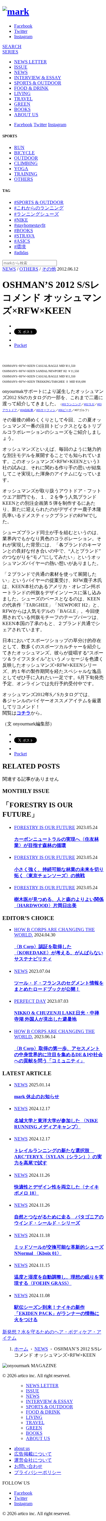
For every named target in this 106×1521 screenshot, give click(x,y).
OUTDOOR (26, 158)
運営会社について (33, 1460)
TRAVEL (23, 98)
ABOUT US (26, 114)
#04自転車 (26, 410)
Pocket (20, 345)
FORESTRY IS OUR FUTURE (44, 827)
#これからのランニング (39, 207)
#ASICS (22, 241)
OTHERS (23, 179)
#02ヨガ (89, 404)
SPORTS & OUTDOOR (37, 82)
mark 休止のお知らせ (36, 1096)
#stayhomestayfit (29, 225)
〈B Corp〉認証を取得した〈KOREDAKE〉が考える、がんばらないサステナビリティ (58, 952)
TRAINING (25, 173)
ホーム (21, 1348)
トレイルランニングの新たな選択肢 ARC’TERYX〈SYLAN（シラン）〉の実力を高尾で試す (58, 1156)
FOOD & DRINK (31, 88)
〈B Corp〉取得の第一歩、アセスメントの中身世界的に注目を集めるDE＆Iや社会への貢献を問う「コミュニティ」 (58, 1054)
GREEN (22, 104)
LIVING (22, 93)
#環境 (20, 246)
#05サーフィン (45, 410)
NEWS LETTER (30, 61)
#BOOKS (23, 230)
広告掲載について (33, 1453)
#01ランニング (71, 404)
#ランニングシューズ (36, 214)
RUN (19, 147)
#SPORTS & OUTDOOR (39, 202)
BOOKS (22, 109)
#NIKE (21, 219)
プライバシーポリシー (37, 1472)
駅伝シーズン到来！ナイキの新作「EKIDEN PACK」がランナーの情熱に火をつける (56, 1313)
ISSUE (20, 67)
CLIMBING (26, 163)
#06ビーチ (65, 410)
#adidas (21, 252)
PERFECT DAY (30, 1001)
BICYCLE (24, 152)
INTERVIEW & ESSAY (37, 77)
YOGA (21, 168)
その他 (49, 268)
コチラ (23, 712)
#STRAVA (24, 235)
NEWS (21, 72)
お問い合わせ (28, 1466)
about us (22, 1448)
